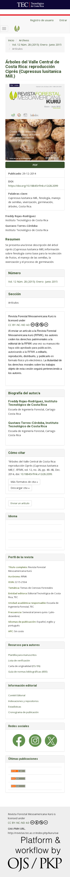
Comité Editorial (16, 695)
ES (34, 666)
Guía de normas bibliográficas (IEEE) (28, 671)
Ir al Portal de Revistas (45, 11)
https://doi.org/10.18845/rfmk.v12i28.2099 (33, 185)
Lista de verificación (19, 660)
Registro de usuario (42, 20)
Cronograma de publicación (23, 712)
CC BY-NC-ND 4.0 (19, 325)
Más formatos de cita (23, 481)
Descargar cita (19, 488)
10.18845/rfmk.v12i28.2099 (36, 474)
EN (38, 666)
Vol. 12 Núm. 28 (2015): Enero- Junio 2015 (36, 44)
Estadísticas (14, 706)
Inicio (11, 40)
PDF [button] (35, 165)
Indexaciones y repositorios (23, 701)
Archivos (24, 40)
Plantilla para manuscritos (22, 655)
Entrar (63, 20)
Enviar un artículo (20, 503)
